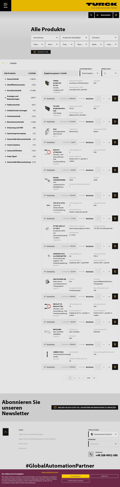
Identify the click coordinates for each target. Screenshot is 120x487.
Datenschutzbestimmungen (49, 472)
